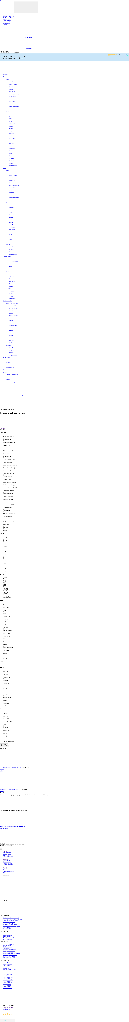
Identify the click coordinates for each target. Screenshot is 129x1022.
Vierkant (5, 703)
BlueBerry (11, 205)
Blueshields (11, 116)
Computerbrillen (12, 89)
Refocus (10, 150)
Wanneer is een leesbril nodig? (10, 924)
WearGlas (11, 286)
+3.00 (4, 560)
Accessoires (8, 155)
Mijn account (28, 48)
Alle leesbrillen (6, 15)
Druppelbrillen (6, 19)
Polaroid (10, 145)
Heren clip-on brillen (8, 490)
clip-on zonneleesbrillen (8, 459)
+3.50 (4, 563)
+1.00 (4, 543)
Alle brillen (5, 74)
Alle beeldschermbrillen (8, 16)
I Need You (11, 128)
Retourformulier (7, 852)
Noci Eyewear (12, 141)
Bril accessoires (6, 23)
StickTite (10, 153)
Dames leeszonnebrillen (8, 473)
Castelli (4, 610)
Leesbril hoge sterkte (8, 974)
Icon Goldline (11, 133)
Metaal (4, 724)
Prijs (1, 661)
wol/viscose (6, 738)
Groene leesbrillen (7, 933)
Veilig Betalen (6, 860)
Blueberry (11, 113)
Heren (4, 168)
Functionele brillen (12, 96)
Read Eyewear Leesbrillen (9, 957)
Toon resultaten (4, 744)
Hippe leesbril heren (7, 502)
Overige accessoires (13, 165)
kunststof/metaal (7, 721)
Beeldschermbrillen (13, 84)
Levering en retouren (8, 864)
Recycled (5, 730)
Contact (5, 24)
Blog (4, 872)
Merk (1, 600)
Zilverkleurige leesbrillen (9, 937)
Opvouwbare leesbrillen (14, 106)
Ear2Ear (10, 118)
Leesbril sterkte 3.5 (7, 982)
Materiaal (3, 709)
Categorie (3, 432)
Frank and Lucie (12, 123)
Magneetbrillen (12, 101)
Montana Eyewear (12, 138)
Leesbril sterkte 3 (7, 981)
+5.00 (4, 571)
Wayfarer (5, 706)
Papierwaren (6, 524)
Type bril (7, 79)
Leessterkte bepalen (7, 988)
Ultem (4, 736)
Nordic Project (12, 143)
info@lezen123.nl (7, 1009)
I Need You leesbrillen (8, 952)
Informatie (5, 859)
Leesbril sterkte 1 (7, 976)
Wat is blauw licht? (7, 927)
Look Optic (11, 136)
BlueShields (11, 207)
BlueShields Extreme (13, 325)
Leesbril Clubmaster (7, 964)
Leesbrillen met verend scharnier (10, 920)
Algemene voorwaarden (8, 871)
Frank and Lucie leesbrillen (9, 949)
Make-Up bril (6, 968)
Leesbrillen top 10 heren (8, 923)
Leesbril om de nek (13, 99)
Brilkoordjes (11, 158)
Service (4, 372)
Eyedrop (10, 121)
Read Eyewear (12, 148)
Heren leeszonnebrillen (8, 496)
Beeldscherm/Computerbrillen (12, 303)
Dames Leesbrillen (7, 20)
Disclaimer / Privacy (8, 863)
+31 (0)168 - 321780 (8, 1007)
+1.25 (4, 546)
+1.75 (4, 551)
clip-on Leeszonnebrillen (14, 264)
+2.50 (4, 557)
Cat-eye (5, 674)
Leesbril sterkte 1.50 (8, 977)
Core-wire (5, 716)
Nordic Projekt (12, 283)
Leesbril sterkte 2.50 (8, 980)
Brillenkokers (11, 160)
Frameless (5, 683)
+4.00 (4, 566)
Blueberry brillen (7, 945)
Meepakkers (6, 510)
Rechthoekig (6, 697)
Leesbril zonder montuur (9, 966)
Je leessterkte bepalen (10, 377)
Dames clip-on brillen (8, 468)
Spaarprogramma (7, 854)
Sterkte (2, 533)
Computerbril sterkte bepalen (12, 374)
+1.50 (4, 549)
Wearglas (11, 126)
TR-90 (4, 733)
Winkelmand (28, 37)
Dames (4, 77)
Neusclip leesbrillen (13, 104)
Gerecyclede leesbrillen (14, 94)
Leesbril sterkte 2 (7, 978)
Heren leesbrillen (7, 21)
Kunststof (5, 719)
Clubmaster (5, 677)
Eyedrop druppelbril (7, 948)
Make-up (5, 691)
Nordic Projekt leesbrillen (9, 956)
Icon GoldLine (6, 624)
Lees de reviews (4, 828)
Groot (4, 686)
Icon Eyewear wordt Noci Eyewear (11, 953)
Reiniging (11, 163)
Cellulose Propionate (8, 741)
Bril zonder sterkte (12, 86)
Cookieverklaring (7, 862)
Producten (5, 851)
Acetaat (5, 713)
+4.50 (4, 569)
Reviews (5, 869)
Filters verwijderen (4, 745)
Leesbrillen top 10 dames (9, 922)
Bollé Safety (6, 650)
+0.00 (4, 537)
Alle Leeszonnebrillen (8, 17)
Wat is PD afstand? (7, 928)
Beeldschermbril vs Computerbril (11, 918)
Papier (4, 727)
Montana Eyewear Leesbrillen (10, 955)
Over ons (8, 379)
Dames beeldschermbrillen (9, 465)
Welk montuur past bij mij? (11, 382)
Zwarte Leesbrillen (7, 939)
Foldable (5, 680)
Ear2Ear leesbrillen (7, 947)
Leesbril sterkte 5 (7, 986)
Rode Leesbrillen (7, 936)
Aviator (4, 671)
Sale (4, 369)
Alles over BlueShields (8, 944)
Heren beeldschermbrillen (9, 487)
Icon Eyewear (11, 131)
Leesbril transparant (7, 935)
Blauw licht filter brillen (13, 308)
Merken (7, 111)
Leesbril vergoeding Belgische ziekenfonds (13, 919)
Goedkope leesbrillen (8, 485)
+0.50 (4, 540)
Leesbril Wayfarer (7, 965)
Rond (4, 700)
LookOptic (11, 335)
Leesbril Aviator (7, 962)
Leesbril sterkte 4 (7, 984)
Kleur (2, 574)
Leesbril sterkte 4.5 (7, 985)
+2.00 (4, 554)
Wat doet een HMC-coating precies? (11, 926)
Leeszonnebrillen (12, 108)
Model (2, 667)
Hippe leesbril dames (8, 499)
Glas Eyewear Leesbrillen (9, 951)
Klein (4, 689)
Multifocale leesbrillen (13, 315)
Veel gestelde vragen (8, 856)
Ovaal (4, 694)
